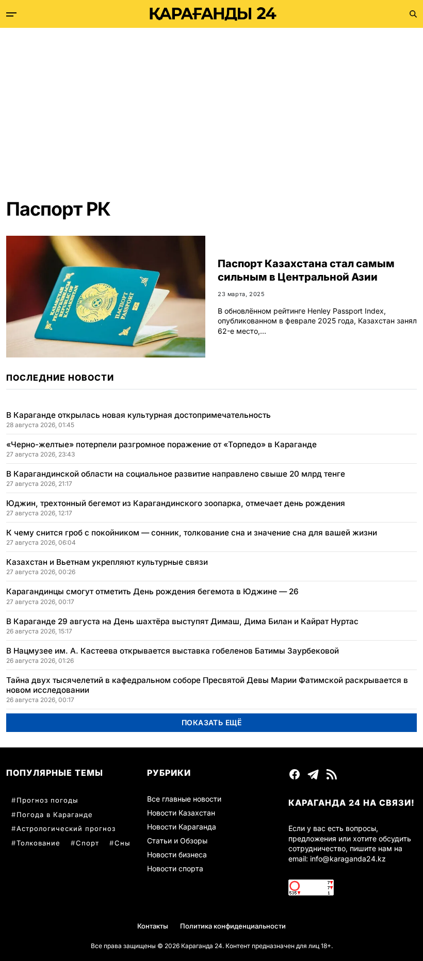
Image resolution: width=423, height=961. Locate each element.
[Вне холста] (11, 14)
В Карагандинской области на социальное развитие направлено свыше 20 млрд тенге (175, 474)
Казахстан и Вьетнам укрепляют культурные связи (107, 562)
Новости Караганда (181, 826)
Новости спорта (175, 868)
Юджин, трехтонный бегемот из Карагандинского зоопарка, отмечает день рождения (175, 503)
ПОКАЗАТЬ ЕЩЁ (212, 722)
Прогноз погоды (47, 800)
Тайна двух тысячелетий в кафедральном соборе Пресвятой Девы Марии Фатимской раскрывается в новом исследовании (207, 685)
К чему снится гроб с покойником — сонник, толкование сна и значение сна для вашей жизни (191, 532)
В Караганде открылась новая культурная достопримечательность (138, 415)
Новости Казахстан (181, 812)
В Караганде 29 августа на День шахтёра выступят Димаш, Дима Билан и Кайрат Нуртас (182, 621)
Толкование (38, 843)
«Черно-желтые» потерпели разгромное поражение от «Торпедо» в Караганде (161, 444)
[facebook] (294, 774)
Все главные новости (184, 798)
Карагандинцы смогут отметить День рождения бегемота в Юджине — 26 (152, 591)
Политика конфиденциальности (233, 926)
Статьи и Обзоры (177, 840)
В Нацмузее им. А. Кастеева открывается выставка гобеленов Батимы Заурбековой (172, 651)
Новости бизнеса (177, 854)
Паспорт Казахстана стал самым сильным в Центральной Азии (306, 270)
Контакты (152, 926)
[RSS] (332, 774)
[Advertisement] (211, 105)
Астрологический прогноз (66, 828)
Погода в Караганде (55, 814)
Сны (123, 843)
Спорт (87, 843)
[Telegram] (313, 774)
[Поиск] (413, 14)
